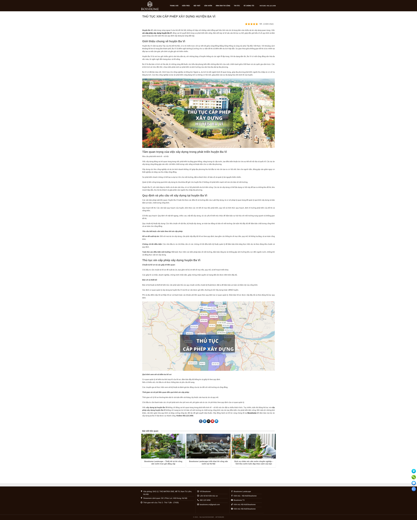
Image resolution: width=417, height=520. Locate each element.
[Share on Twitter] (204, 421)
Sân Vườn (208, 6)
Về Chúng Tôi (249, 6)
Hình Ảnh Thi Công (223, 6)
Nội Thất (197, 6)
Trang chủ (174, 6)
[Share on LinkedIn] (216, 421)
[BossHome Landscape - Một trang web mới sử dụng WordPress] (153, 5)
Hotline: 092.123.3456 (268, 6)
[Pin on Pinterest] (212, 421)
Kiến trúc (186, 6)
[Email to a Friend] (208, 421)
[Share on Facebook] (201, 421)
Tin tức (237, 6)
